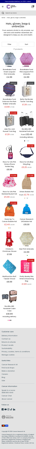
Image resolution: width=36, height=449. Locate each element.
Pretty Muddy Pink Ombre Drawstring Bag (26, 278)
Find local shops (8, 368)
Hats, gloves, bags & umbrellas (16, 17)
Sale (3, 380)
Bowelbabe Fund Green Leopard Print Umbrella (9, 71)
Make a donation (8, 371)
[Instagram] (8, 409)
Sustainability (7, 348)
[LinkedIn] (14, 409)
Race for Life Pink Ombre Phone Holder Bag (9, 164)
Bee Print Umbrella (26, 249)
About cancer (7, 399)
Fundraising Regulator (7, 418)
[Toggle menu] (2, 6)
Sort (26, 44)
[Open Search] (2, 13)
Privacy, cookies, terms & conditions (16, 352)
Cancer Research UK (10, 365)
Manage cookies (8, 355)
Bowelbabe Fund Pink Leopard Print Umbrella (26, 71)
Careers (5, 374)
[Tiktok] (11, 409)
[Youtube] (6, 409)
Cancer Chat (7, 396)
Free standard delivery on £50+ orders (18, 1)
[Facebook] (3, 409)
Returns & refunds (9, 342)
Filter (9, 44)
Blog (3, 377)
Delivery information (9, 336)
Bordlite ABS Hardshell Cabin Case (9, 308)
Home (3, 17)
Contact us (6, 339)
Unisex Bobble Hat (27, 192)
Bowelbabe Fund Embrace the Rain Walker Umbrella (9, 101)
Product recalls (7, 345)
